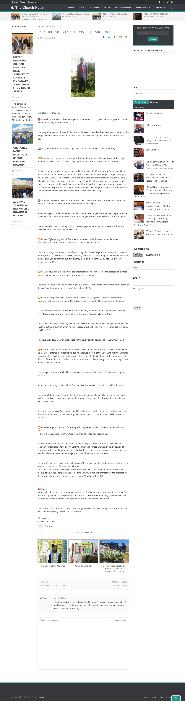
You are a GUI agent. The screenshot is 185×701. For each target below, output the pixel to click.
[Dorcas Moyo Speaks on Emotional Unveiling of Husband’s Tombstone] (114, 562)
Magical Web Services (163, 697)
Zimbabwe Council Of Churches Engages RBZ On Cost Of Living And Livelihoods (159, 205)
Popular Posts (140, 102)
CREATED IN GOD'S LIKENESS (53, 585)
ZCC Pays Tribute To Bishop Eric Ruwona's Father (21, 208)
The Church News (36, 697)
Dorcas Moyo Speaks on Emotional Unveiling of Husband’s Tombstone (114, 568)
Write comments (117, 620)
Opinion (49, 526)
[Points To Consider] (83, 562)
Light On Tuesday (154, 125)
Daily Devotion (152, 149)
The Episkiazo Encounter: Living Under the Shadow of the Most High (158, 140)
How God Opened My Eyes (52, 565)
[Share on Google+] (115, 37)
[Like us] (160, 2)
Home (14, 2)
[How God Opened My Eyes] (52, 562)
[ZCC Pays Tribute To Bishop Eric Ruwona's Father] (22, 197)
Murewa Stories (120, 585)
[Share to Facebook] (103, 37)
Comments (155, 102)
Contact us (32, 2)
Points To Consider (83, 565)
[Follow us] (168, 2)
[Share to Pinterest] (126, 37)
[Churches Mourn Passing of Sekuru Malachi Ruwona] (22, 143)
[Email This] (120, 37)
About (22, 2)
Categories (139, 107)
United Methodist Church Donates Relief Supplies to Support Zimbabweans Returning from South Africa (21, 74)
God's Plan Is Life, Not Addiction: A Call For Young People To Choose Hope (158, 177)
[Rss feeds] (172, 2)
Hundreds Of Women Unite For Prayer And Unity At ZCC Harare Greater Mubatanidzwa (160, 165)
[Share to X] (109, 37)
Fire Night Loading (154, 113)
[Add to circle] (164, 2)
